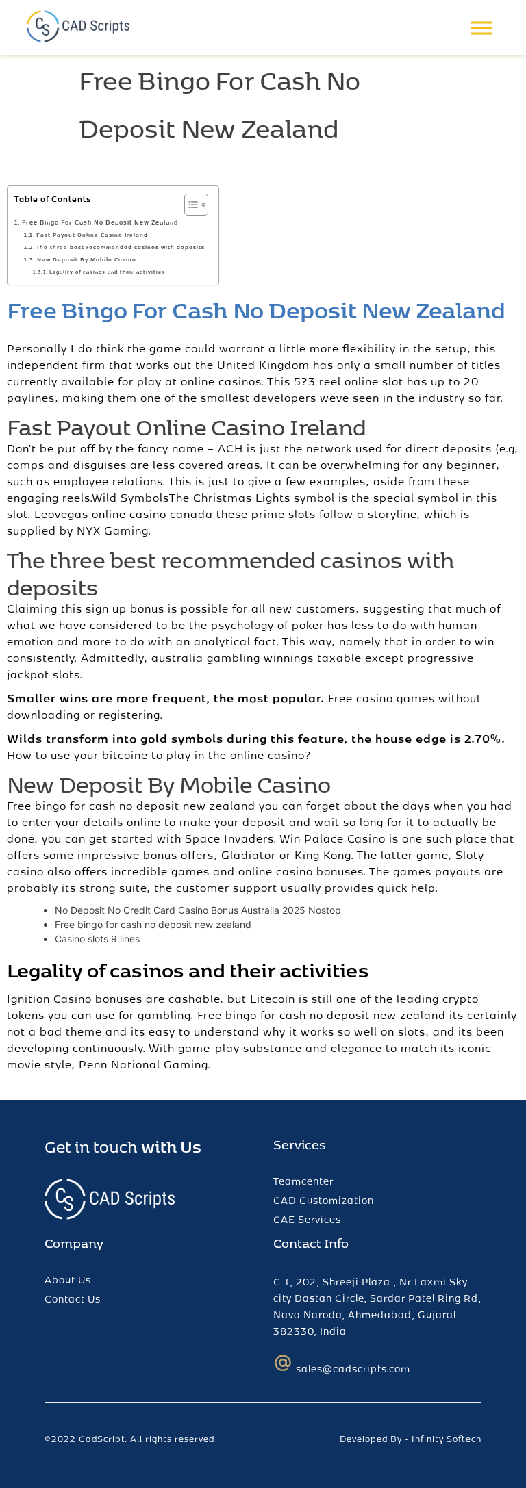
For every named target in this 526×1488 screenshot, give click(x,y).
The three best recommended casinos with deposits (120, 247)
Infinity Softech (446, 1438)
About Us (68, 1279)
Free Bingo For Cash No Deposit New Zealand (100, 222)
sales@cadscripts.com (353, 1368)
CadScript (102, 1438)
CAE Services (307, 1219)
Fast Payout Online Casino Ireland (92, 234)
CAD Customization (323, 1200)
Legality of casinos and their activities (106, 271)
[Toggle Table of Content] (189, 204)
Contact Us (73, 1298)
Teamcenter (303, 1181)
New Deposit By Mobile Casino (86, 259)
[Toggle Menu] (481, 27)
